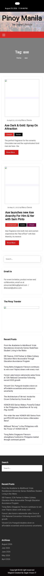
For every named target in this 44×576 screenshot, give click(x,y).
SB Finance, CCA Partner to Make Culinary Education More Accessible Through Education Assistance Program (21, 358)
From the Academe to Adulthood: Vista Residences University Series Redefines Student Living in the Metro (21, 348)
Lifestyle (9, 134)
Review (18, 134)
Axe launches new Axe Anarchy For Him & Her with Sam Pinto (19, 216)
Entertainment (11, 225)
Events (22, 225)
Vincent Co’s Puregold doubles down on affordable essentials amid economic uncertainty (20, 388)
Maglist (11, 573)
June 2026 (6, 552)
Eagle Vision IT (30, 573)
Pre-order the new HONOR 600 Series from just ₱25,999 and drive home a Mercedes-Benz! (22, 418)
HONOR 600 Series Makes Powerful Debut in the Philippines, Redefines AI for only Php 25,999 (22, 407)
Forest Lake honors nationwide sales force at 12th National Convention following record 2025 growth (22, 377)
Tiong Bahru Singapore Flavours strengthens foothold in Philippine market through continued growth (21, 437)
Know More (10, 152)
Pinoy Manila (22, 18)
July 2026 (6, 548)
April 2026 (6, 559)
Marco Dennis (26, 120)
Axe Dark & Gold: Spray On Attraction (21, 127)
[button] (41, 35)
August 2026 (7, 544)
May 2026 (6, 555)
